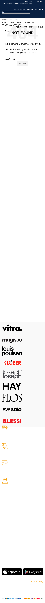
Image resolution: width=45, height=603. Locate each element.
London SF (6, 510)
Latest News (28, 522)
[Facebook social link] (16, 6)
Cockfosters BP (7, 514)
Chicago (5, 522)
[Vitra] (12, 328)
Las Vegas (5, 526)
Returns (27, 510)
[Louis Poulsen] (12, 351)
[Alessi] (12, 421)
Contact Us (28, 518)
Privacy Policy (29, 506)
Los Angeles (6, 518)
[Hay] (12, 386)
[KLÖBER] (12, 363)
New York (5, 506)
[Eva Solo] (12, 409)
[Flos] (12, 397)
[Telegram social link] (28, 6)
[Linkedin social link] (25, 6)
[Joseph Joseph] (12, 374)
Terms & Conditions (31, 514)
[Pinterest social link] (22, 6)
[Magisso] (12, 339)
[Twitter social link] (19, 6)
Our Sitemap (28, 526)
